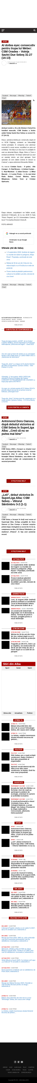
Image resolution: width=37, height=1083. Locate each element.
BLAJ (24, 1067)
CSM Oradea (6, 319)
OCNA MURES (16, 1070)
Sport (7, 668)
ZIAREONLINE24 (26, 1072)
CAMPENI (31, 1067)
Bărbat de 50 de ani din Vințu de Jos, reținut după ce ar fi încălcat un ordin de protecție (20, 265)
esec (14, 319)
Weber (23, 321)
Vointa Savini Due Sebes (10, 321)
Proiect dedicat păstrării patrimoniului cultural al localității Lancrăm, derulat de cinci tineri (20, 274)
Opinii (30, 668)
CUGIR (8, 1070)
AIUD (10, 1067)
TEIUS (24, 1070)
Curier (18, 668)
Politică (29, 713)
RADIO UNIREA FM (13, 1072)
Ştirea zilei (7, 713)
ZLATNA (30, 1070)
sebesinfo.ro (13, 63)
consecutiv (28, 317)
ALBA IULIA (17, 1067)
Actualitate (18, 713)
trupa (20, 319)
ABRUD (5, 1067)
